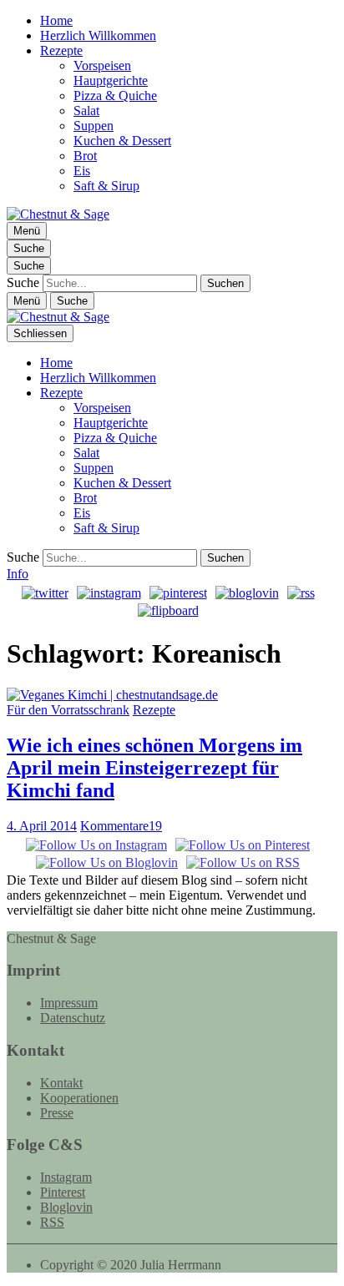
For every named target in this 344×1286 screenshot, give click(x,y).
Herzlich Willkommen (98, 35)
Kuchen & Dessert (122, 141)
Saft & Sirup (106, 186)
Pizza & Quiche (115, 95)
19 (121, 826)
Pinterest (62, 1192)
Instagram (66, 1177)
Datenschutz (72, 1018)
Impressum (69, 1003)
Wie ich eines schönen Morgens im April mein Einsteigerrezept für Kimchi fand (154, 767)
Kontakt (61, 1083)
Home (56, 20)
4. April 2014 (42, 826)
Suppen (93, 126)
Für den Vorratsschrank (68, 710)
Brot (85, 156)
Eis (81, 171)
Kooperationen (79, 1098)
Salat (86, 110)
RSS (52, 1222)
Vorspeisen (102, 65)
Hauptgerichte (110, 80)
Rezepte (61, 50)
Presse (56, 1113)
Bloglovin (66, 1207)
